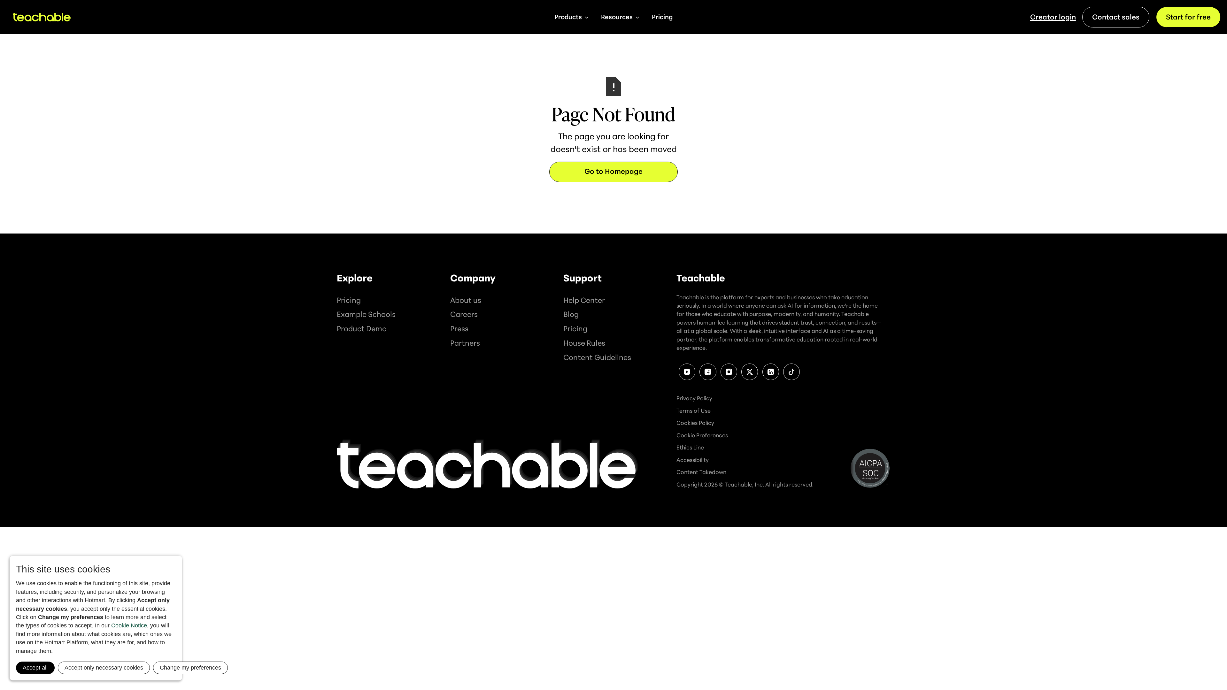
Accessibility (692, 459)
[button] (571, 17)
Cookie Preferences (702, 435)
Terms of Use (693, 410)
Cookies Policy (695, 422)
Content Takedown (701, 471)
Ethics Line (690, 447)
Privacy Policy (694, 398)
